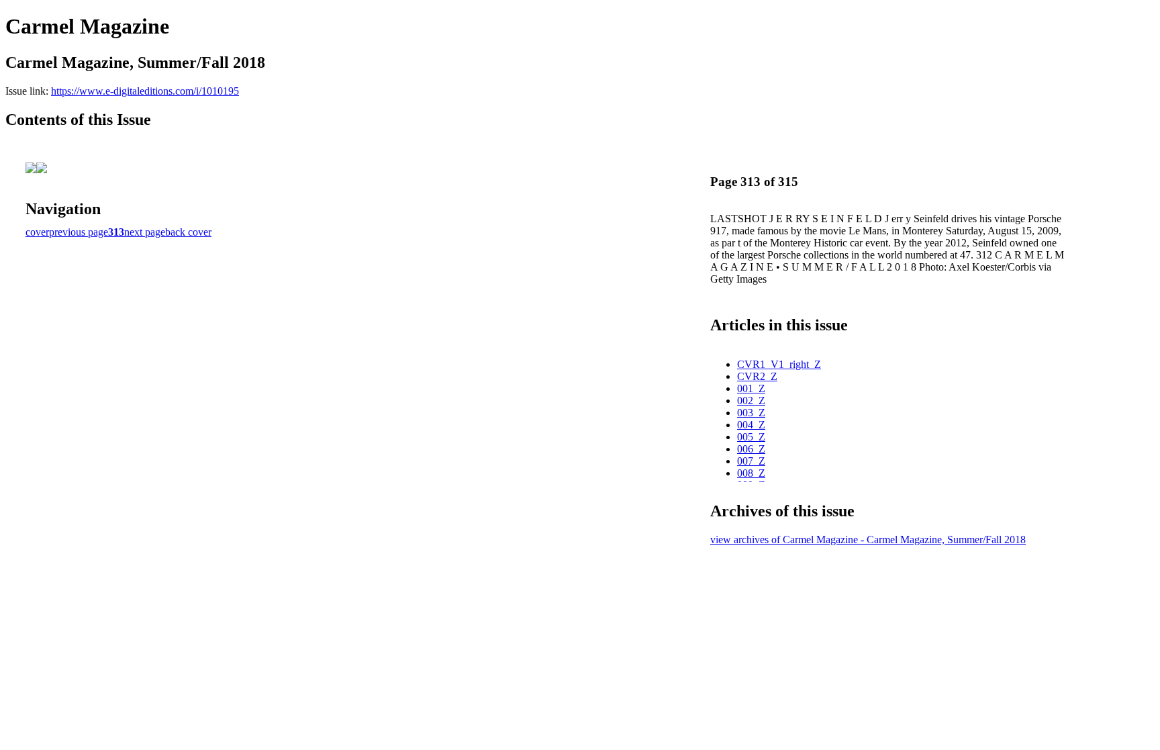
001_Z (751, 388)
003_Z (751, 412)
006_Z (751, 449)
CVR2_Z (757, 376)
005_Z (751, 436)
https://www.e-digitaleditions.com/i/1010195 (145, 91)
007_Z (751, 461)
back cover (188, 232)
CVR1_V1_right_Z (779, 364)
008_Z (751, 473)
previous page (78, 232)
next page (144, 232)
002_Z (751, 400)
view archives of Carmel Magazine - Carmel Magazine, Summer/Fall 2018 (868, 539)
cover (37, 232)
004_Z (751, 424)
